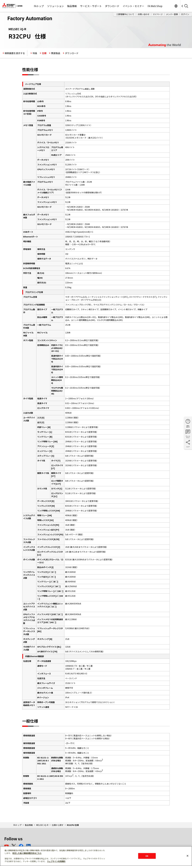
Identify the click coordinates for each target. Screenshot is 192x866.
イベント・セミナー (133, 6)
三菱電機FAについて (125, 14)
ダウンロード (112, 6)
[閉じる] (187, 856)
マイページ (158, 14)
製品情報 (72, 6)
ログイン (185, 14)
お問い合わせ (143, 14)
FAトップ (39, 6)
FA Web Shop (155, 6)
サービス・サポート (91, 6)
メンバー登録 (172, 14)
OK (146, 855)
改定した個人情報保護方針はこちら (27, 853)
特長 (35, 53)
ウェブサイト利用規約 (56, 861)
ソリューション (55, 6)
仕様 (44, 53)
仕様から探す (58, 825)
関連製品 (55, 53)
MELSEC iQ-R (42, 825)
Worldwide (176, 6)
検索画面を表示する (15, 53)
